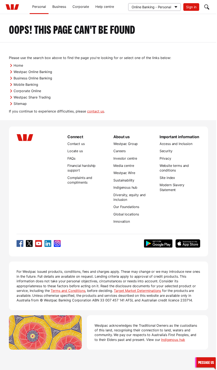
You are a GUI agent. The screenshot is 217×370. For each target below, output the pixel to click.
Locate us (75, 151)
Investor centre (125, 158)
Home (18, 65)
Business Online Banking (33, 78)
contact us (95, 111)
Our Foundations (126, 207)
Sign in (191, 7)
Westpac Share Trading (32, 97)
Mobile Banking (26, 84)
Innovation (121, 221)
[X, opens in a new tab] (29, 243)
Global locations (126, 214)
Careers (119, 151)
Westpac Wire (124, 173)
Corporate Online (27, 91)
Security (166, 151)
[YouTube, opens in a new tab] (38, 243)
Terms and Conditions (68, 290)
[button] (205, 362)
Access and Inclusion (176, 144)
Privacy (165, 158)
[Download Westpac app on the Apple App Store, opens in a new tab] (187, 243)
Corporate (80, 6)
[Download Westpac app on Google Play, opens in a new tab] (158, 243)
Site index (167, 178)
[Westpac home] (12, 7)
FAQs (71, 158)
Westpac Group (125, 144)
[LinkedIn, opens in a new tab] (48, 243)
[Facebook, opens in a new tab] (20, 243)
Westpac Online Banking (33, 72)
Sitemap (20, 103)
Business (59, 6)
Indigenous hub (125, 187)
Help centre (104, 6)
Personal (39, 6)
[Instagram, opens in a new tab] (57, 243)
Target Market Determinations (137, 290)
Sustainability (123, 180)
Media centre (123, 165)
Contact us (76, 144)
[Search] (207, 7)
